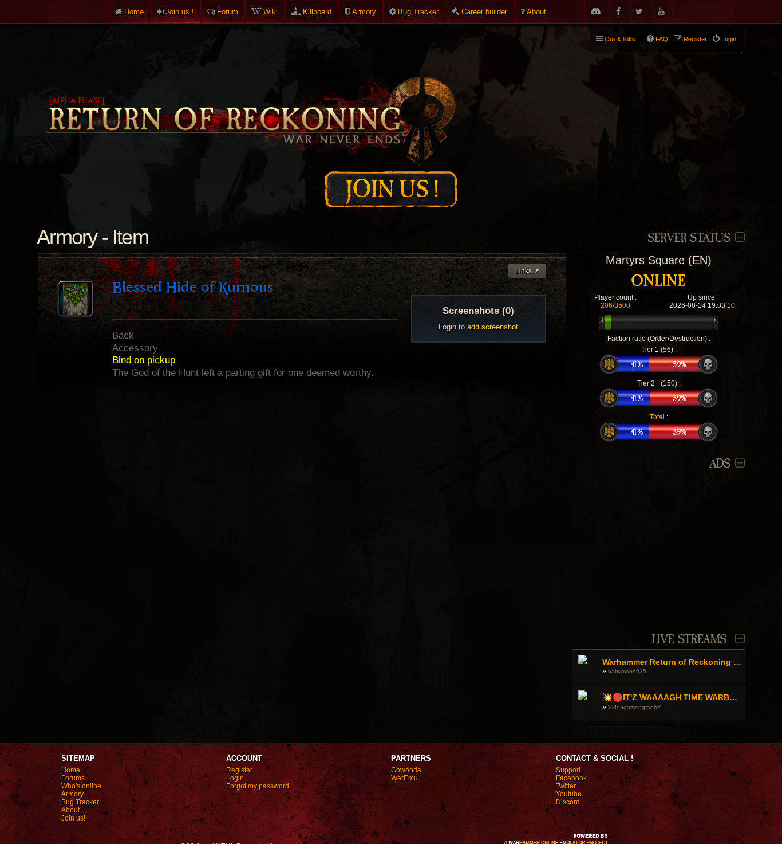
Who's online (81, 786)
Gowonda (406, 770)
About (536, 11)
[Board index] (249, 92)
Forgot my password (257, 786)
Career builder (484, 11)
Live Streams (689, 639)
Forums (73, 778)
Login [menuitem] (728, 39)
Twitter (566, 786)
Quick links (620, 39)
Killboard (317, 11)
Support (568, 770)
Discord (568, 802)
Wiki (270, 11)
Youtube (569, 794)
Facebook (571, 778)
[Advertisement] (658, 545)
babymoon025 (627, 671)
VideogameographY (634, 707)
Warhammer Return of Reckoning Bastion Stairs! (672, 661)
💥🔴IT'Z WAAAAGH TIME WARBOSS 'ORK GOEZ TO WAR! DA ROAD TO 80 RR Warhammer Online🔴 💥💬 (672, 697)
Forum (227, 11)
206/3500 (615, 305)
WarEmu (404, 778)
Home (134, 11)
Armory (364, 11)
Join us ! (179, 11)
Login (235, 778)
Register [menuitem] (695, 39)
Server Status (688, 238)
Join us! (73, 818)
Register (239, 770)
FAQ (661, 39)
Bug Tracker (418, 11)
